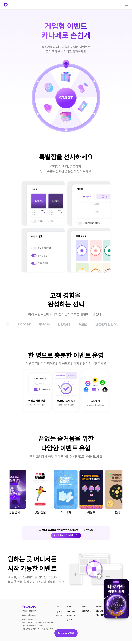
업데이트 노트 (72, 615)
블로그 (69, 620)
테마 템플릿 (86, 611)
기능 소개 (58, 612)
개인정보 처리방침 (103, 615)
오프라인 (59, 615)
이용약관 (99, 611)
